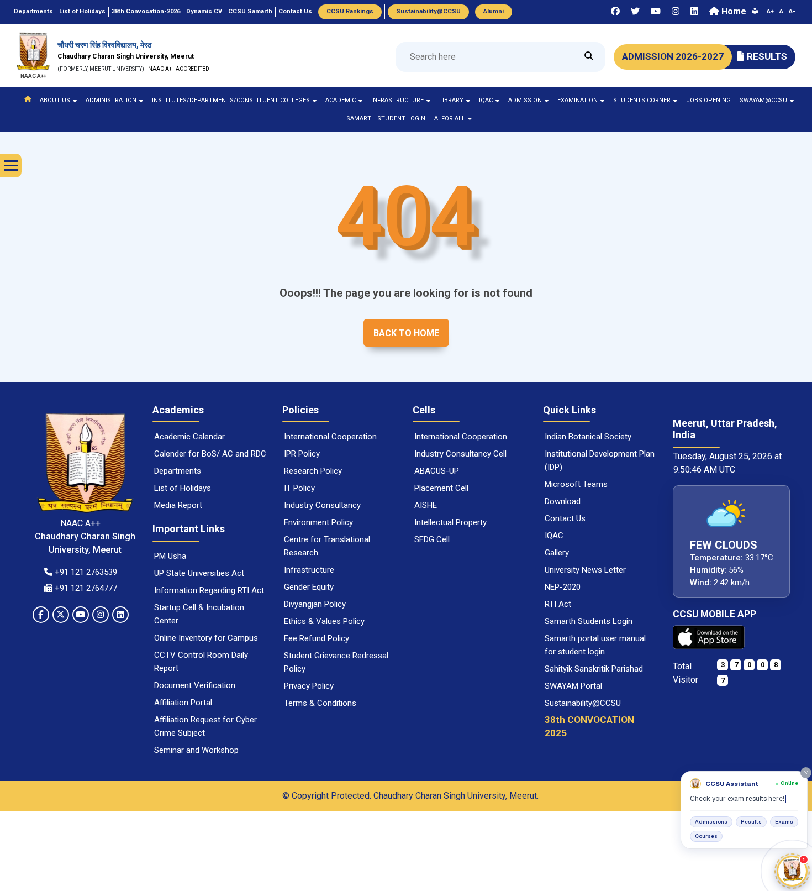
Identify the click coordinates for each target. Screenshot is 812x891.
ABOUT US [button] (55, 100)
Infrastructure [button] (397, 100)
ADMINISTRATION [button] (111, 100)
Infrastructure (309, 570)
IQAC (554, 536)
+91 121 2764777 (84, 588)
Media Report (178, 505)
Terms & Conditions (320, 703)
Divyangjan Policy (315, 604)
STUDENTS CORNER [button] (642, 100)
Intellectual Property (450, 522)
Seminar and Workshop (196, 750)
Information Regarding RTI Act (209, 590)
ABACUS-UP (436, 471)
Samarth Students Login (588, 621)
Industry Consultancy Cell (460, 454)
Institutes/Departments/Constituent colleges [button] (231, 100)
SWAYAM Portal (573, 686)
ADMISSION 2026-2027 (673, 56)
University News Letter (585, 570)
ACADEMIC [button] (340, 100)
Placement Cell (441, 488)
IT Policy (299, 488)
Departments (177, 471)
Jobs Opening (708, 100)
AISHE (425, 505)
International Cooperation (330, 437)
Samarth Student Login (385, 118)
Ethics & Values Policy (324, 621)
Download (563, 501)
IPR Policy (302, 454)
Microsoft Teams (576, 484)
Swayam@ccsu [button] (763, 100)
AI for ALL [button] (449, 118)
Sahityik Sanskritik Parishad (594, 669)
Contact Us (565, 518)
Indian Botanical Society (588, 437)
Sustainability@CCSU (583, 703)
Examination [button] (577, 100)
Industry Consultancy (322, 505)
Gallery (557, 553)
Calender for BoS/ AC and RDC (210, 454)
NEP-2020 (563, 587)
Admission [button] (525, 100)
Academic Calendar (189, 437)
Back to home (406, 333)
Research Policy (313, 471)
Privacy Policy (309, 686)
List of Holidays (182, 488)
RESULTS (767, 56)
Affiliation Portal (183, 702)
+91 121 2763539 (84, 572)
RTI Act (558, 604)
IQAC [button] (486, 100)
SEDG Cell (432, 539)
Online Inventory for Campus (206, 638)
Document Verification (194, 685)
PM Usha (170, 556)
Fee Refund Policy (316, 638)
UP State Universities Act (199, 573)
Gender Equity (309, 587)
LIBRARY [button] (451, 100)
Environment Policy (318, 522)
